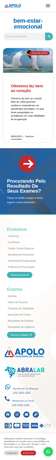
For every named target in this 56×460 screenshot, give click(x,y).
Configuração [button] (11, 453)
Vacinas (12, 296)
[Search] (49, 36)
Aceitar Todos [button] (28, 453)
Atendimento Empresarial (22, 261)
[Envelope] (26, 414)
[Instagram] (17, 414)
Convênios (14, 242)
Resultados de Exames (20, 320)
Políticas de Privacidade (21, 267)
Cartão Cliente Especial (21, 248)
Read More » (17, 128)
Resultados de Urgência (21, 327)
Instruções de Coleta (19, 314)
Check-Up (13, 236)
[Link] (36, 414)
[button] (47, 5)
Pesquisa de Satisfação (21, 308)
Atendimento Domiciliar (21, 254)
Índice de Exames (18, 302)
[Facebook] (8, 414)
